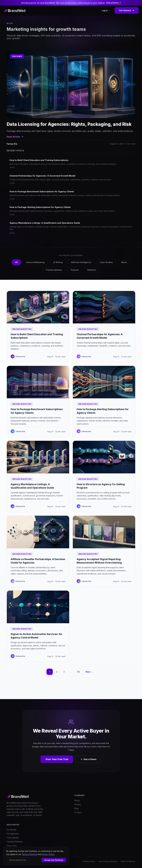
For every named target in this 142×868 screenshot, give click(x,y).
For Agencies (13, 833)
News (124, 262)
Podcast (75, 270)
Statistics (91, 270)
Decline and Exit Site (17, 860)
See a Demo (112, 3)
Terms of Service (128, 861)
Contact (77, 812)
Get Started (125, 10)
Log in (105, 10)
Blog (76, 808)
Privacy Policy (89, 861)
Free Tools (12, 846)
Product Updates (54, 270)
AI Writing (58, 262)
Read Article (13, 136)
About (77, 800)
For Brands (12, 829)
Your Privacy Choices (107, 861)
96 (78, 671)
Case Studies (106, 262)
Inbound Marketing (35, 262)
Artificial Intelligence (81, 262)
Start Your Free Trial (56, 759)
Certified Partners (15, 841)
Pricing (77, 804)
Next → (89, 672)
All (16, 262)
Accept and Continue (53, 860)
